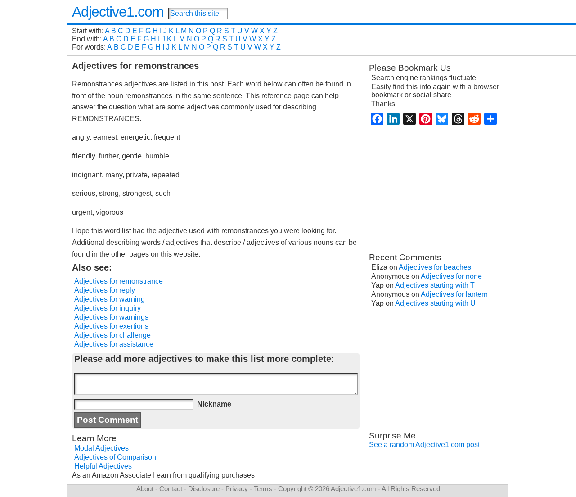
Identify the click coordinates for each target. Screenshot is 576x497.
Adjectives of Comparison (115, 457)
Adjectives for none (451, 276)
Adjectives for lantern (454, 294)
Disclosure (204, 488)
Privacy (236, 488)
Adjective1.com (118, 12)
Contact (170, 488)
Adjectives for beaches (435, 267)
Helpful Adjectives (103, 466)
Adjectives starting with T (435, 285)
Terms (263, 488)
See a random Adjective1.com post (424, 444)
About (144, 488)
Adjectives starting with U (435, 303)
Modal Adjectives (101, 448)
